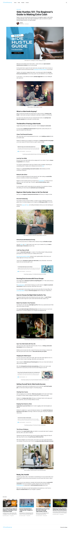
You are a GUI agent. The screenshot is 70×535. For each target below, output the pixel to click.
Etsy (43, 165)
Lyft (25, 244)
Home (15, 2)
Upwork (23, 204)
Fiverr (28, 204)
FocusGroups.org (21, 284)
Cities (19, 2)
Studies (22, 2)
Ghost (66, 527)
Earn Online (19, 9)
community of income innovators (40, 69)
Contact (27, 2)
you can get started (20, 290)
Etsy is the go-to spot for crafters (23, 256)
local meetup (41, 180)
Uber (21, 244)
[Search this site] (66, 2)
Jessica (21, 22)
